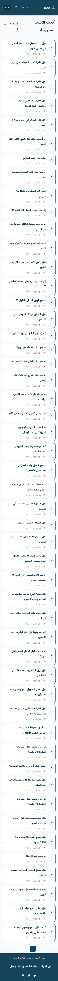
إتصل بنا (11, 966)
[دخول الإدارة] (16, 7)
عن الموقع (46, 966)
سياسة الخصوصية (28, 966)
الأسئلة (25, 7)
